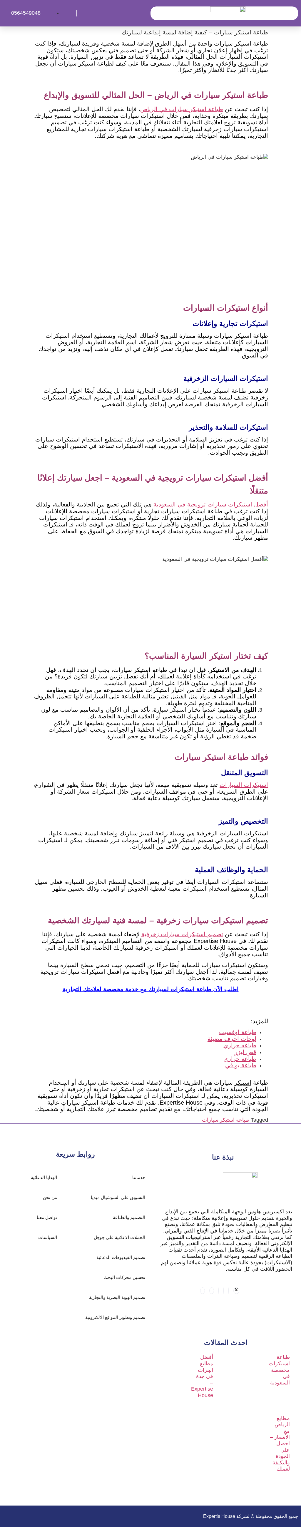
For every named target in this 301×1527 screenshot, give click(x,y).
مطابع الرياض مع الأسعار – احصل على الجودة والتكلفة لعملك (280, 1443)
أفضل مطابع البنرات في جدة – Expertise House (202, 1376)
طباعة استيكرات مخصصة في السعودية (279, 1369)
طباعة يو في (240, 1065)
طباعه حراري (239, 1045)
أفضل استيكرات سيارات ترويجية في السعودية (210, 504)
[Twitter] (236, 1290)
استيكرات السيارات (244, 785)
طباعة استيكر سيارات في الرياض (181, 109)
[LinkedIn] (228, 1290)
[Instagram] (218, 1290)
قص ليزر (245, 1052)
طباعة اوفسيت (237, 1032)
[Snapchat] (202, 1290)
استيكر (243, 1082)
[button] (114, 13)
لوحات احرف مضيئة (232, 1039)
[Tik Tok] (211, 1290)
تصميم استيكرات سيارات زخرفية (182, 934)
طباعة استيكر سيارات (225, 1120)
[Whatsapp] (223, 1290)
